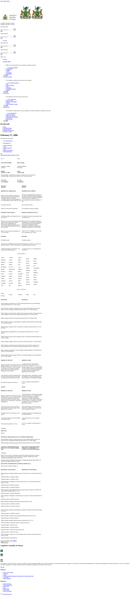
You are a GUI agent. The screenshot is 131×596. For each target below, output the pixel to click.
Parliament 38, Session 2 (8, 130)
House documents (7, 129)
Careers (5, 574)
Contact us (5, 573)
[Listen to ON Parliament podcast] (1, 557)
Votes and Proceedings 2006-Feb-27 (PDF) (10, 155)
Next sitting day (7, 143)
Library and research (7, 585)
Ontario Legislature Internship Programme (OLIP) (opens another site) (18, 576)
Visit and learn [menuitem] (6, 107)
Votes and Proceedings (8, 150)
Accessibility (6, 577)
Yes (13, 540)
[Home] (22, 22)
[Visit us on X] (1, 553)
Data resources (6, 590)
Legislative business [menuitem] (7, 76)
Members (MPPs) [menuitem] (7, 61)
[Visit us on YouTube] (2, 561)
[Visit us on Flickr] (1, 558)
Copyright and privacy (7, 594)
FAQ (4, 587)
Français (5, 40)
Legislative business (7, 128)
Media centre (6, 588)
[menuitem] (12, 67)
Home (4, 126)
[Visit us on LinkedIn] (2, 555)
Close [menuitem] (5, 75)
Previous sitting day (8, 140)
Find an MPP (6, 586)
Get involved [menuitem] (6, 93)
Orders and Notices (7, 151)
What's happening (7, 578)
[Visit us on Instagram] (1, 549)
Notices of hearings (7, 591)
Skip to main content (5, 1)
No (16, 540)
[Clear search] (14, 29)
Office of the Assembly (8, 572)
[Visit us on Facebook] (2, 551)
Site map (2, 567)
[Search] (1, 31)
